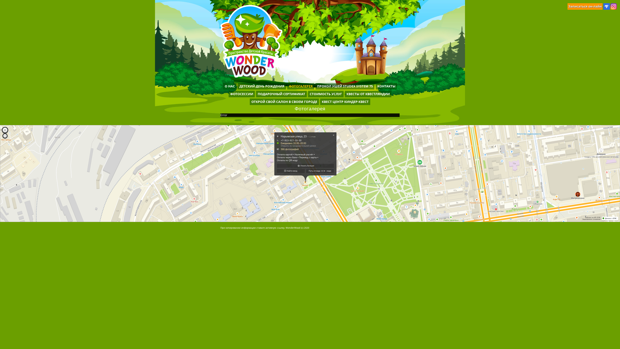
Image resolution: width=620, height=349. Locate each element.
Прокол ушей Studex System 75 (345, 86)
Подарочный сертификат (281, 94)
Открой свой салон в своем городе (284, 102)
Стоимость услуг (326, 94)
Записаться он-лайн (585, 6)
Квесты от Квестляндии (368, 94)
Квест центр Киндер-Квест (345, 102)
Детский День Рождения (261, 86)
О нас (230, 86)
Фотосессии (241, 94)
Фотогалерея (301, 86)
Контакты (386, 86)
